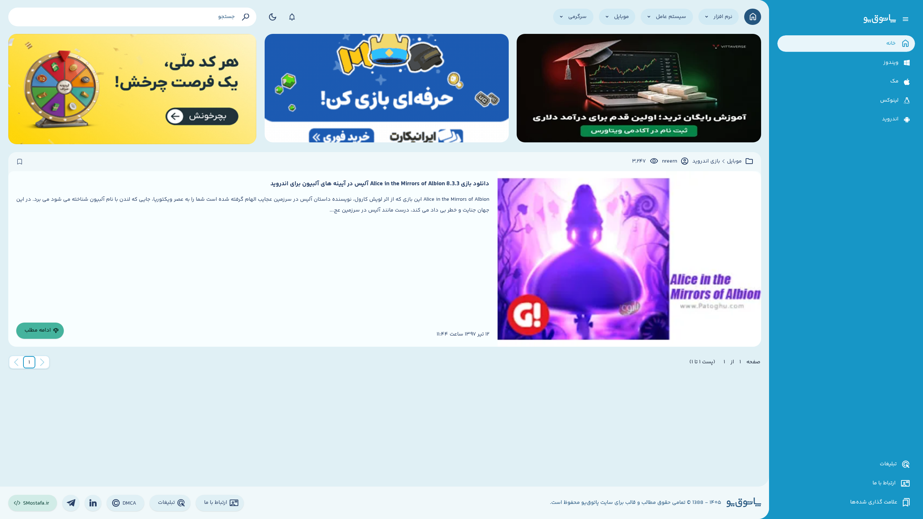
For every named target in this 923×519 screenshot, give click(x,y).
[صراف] (132, 89)
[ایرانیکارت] (387, 89)
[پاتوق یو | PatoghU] (880, 19)
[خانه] (752, 17)
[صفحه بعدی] (16, 362)
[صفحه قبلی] (42, 362)
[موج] (639, 89)
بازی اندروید (706, 161)
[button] (29, 362)
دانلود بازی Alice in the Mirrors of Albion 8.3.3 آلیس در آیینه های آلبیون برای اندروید (379, 183)
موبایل (734, 161)
